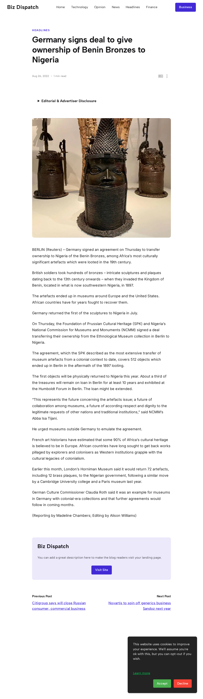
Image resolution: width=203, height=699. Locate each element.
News (116, 7)
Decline (182, 683)
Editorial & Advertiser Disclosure (68, 101)
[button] (167, 76)
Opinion (99, 7)
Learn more (141, 673)
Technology (79, 7)
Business (185, 7)
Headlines (133, 7)
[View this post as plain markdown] (161, 76)
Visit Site (101, 570)
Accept (162, 683)
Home (60, 7)
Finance (151, 7)
